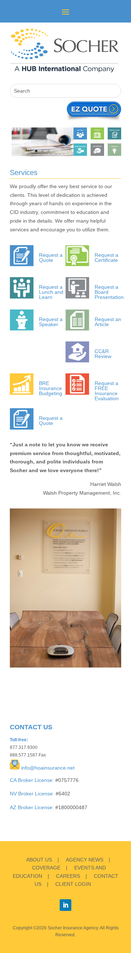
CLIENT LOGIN (73, 884)
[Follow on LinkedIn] (65, 905)
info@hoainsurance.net (48, 768)
